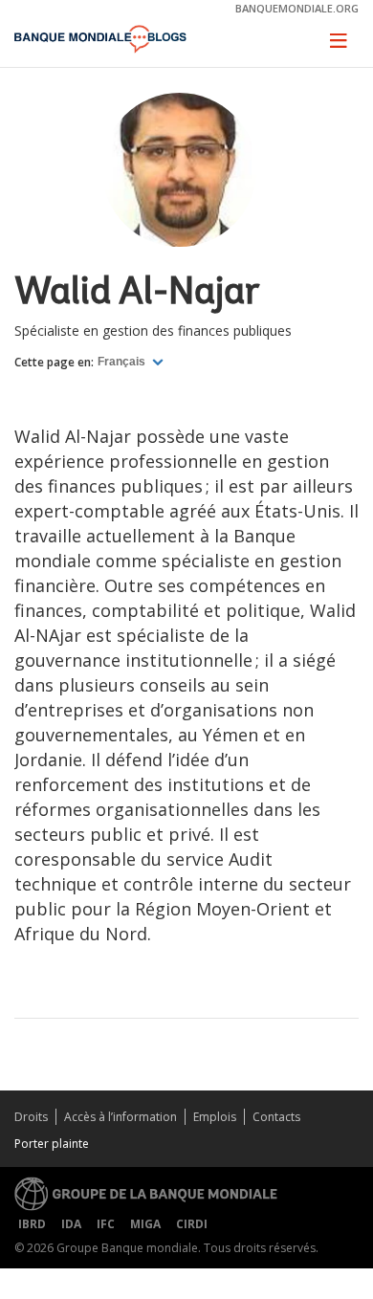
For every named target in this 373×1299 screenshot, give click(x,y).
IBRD (32, 1224)
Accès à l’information (120, 1117)
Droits (31, 1117)
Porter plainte (51, 1143)
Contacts (276, 1117)
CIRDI (192, 1224)
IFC (106, 1224)
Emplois (214, 1117)
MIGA (145, 1224)
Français (123, 361)
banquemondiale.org (297, 8)
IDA (71, 1224)
